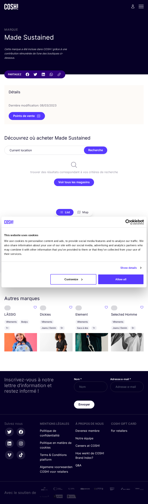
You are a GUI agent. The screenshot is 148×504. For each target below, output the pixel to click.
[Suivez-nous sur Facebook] (21, 432)
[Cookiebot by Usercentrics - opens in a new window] (128, 222)
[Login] (132, 6)
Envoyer (84, 404)
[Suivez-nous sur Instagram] (21, 443)
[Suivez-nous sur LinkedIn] (9, 443)
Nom (78, 379)
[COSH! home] (11, 7)
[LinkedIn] (43, 74)
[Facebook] (27, 74)
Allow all (120, 279)
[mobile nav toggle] (142, 6)
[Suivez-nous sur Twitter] (9, 432)
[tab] (65, 212)
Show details (128, 267)
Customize (71, 279)
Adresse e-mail (120, 379)
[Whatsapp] (51, 74)
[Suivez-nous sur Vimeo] (9, 455)
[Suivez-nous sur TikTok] (21, 455)
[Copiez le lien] (59, 74)
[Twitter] (35, 74)
